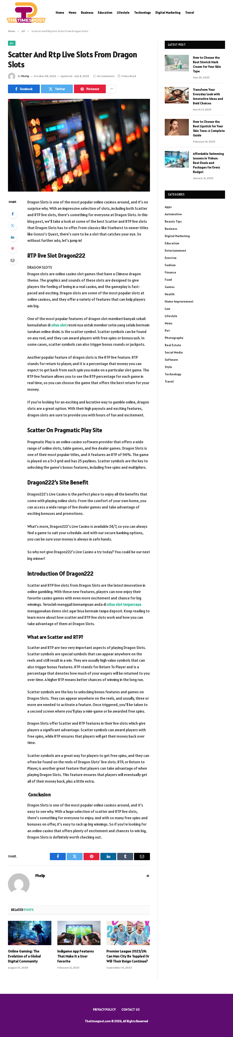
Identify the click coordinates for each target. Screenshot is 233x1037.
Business (87, 12)
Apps (168, 207)
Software (171, 360)
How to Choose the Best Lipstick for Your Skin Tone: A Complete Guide (209, 128)
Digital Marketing (167, 12)
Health (170, 294)
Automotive (173, 214)
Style (168, 367)
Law (167, 309)
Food (168, 280)
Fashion (170, 265)
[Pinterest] (12, 248)
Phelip (25, 76)
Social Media (174, 352)
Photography (174, 338)
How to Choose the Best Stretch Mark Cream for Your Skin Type (207, 64)
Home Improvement (179, 301)
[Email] (12, 260)
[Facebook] (12, 213)
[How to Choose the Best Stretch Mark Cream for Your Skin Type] (177, 63)
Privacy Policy (104, 1010)
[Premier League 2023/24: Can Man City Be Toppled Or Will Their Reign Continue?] (128, 933)
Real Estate (173, 345)
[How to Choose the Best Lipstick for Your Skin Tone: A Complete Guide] (177, 127)
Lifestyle (123, 12)
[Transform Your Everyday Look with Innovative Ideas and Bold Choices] (177, 95)
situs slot (59, 325)
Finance (170, 272)
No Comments (106, 76)
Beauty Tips (173, 221)
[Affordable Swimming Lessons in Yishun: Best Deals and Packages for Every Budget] (177, 159)
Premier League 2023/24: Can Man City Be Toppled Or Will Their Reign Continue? (127, 956)
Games (170, 287)
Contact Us (131, 1010)
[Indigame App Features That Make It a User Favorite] (79, 933)
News (72, 12)
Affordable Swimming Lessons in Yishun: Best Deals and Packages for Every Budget (208, 163)
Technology (142, 12)
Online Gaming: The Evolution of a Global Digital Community (24, 956)
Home (60, 12)
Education (105, 12)
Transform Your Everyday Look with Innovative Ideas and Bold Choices (208, 96)
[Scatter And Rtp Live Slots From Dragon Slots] (79, 145)
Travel (189, 12)
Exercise (171, 258)
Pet (167, 330)
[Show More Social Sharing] (111, 89)
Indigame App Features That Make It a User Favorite (75, 956)
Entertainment (175, 250)
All (12, 43)
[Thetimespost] (26, 12)
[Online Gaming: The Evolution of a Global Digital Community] (29, 933)
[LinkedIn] (12, 237)
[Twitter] (12, 225)
